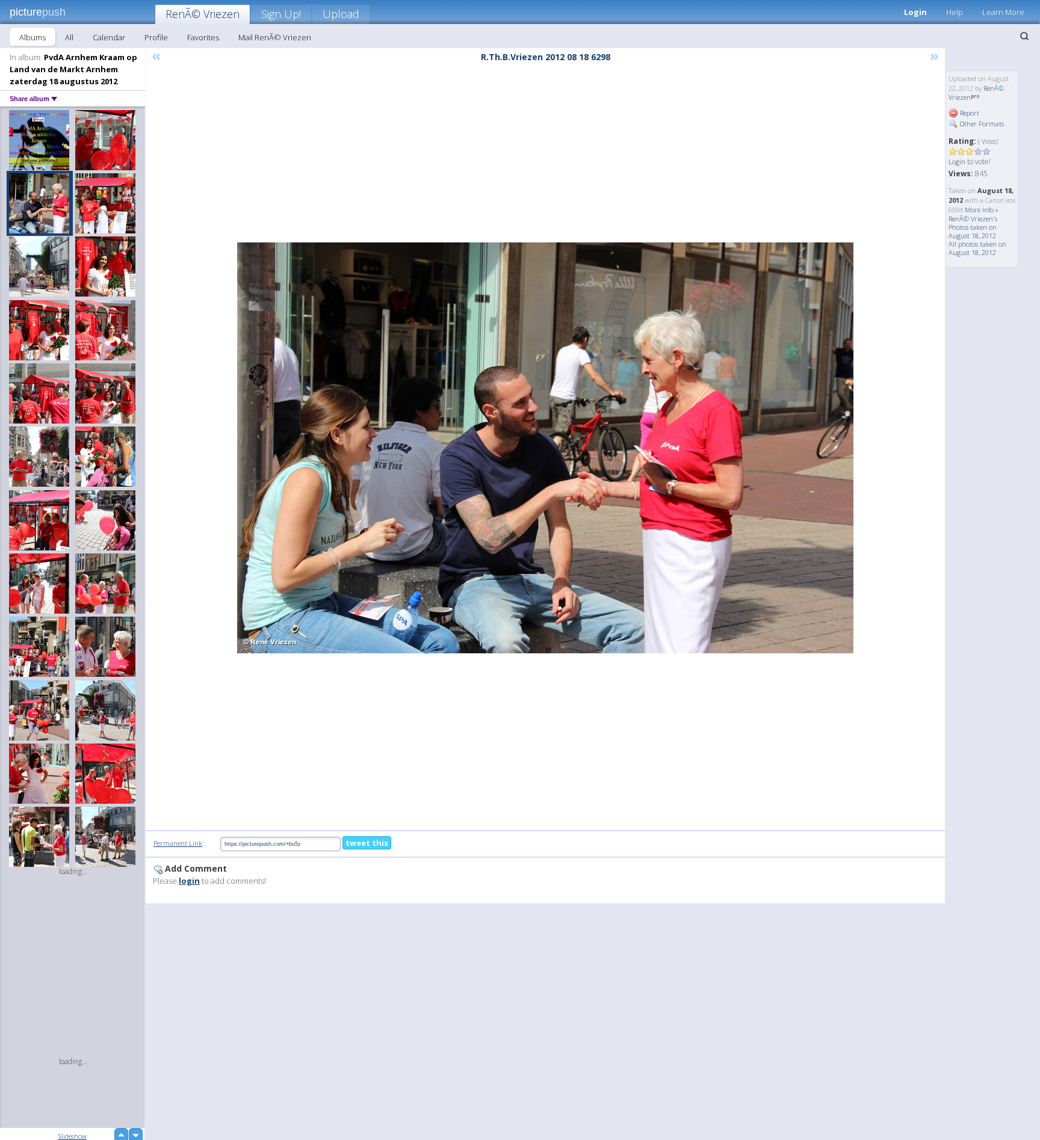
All (69, 37)
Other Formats (981, 123)
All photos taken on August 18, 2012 (977, 248)
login (189, 880)
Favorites (203, 37)
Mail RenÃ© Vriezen (274, 37)
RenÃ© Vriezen (203, 14)
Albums (32, 37)
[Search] (1024, 36)
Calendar (109, 37)
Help (954, 12)
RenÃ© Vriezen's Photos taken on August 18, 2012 (973, 227)
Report (968, 112)
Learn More (1003, 12)
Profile (156, 37)
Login (915, 12)
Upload (341, 14)
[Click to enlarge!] (545, 447)
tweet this (366, 842)
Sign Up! (281, 14)
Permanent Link (177, 843)
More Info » (981, 209)
